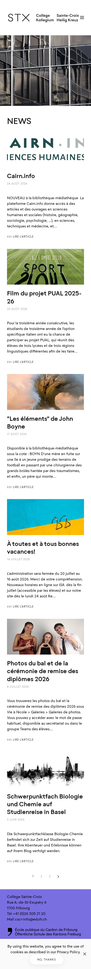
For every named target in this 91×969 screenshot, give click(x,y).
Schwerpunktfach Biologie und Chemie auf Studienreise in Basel (45, 804)
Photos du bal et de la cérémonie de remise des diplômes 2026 (42, 670)
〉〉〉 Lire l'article (20, 236)
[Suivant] (58, 877)
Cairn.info (21, 175)
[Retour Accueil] (43, 17)
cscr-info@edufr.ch (31, 919)
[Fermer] (84, 954)
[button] (82, 17)
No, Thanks (46, 959)
